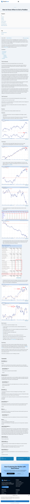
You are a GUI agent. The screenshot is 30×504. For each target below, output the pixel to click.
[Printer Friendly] (23, 38)
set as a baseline (9, 164)
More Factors (5, 57)
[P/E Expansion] (14, 139)
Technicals (5, 56)
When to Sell (6, 47)
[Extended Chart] (14, 301)
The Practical (4, 52)
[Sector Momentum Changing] (14, 185)
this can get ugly (13, 339)
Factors (3, 53)
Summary (3, 58)
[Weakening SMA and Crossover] (14, 160)
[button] (28, 495)
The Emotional (4, 51)
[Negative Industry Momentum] (14, 206)
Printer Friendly (26, 38)
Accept (15, 501)
